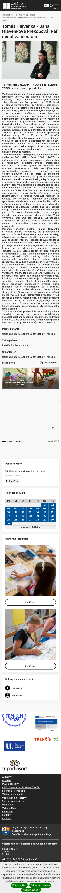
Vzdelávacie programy (14, 797)
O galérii (6, 780)
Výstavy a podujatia (27, 15)
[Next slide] (59, 400)
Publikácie (7, 811)
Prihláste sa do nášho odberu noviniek (25, 471)
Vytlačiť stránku (14, 441)
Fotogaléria (8, 804)
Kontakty (6, 815)
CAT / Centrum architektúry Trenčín (21, 787)
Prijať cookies (19, 885)
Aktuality (6, 776)
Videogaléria (9, 808)
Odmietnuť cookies (40, 885)
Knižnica (6, 818)
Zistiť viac (30, 602)
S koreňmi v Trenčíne (13, 790)
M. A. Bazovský (10, 783)
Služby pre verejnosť (13, 801)
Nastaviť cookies (31, 890)
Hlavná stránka (8, 15)
